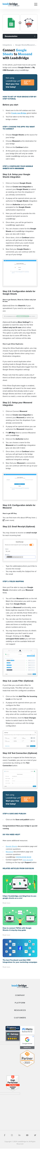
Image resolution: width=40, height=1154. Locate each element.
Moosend (9, 851)
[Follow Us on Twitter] (35, 1135)
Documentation (11, 36)
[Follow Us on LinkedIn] (19, 1135)
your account (28, 859)
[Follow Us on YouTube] (27, 1135)
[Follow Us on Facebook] (4, 1135)
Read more (6, 903)
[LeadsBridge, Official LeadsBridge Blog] (11, 4)
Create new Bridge (19, 113)
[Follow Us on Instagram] (12, 1135)
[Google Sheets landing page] (11, 22)
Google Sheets (11, 846)
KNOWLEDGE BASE (23, 857)
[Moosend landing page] (28, 22)
